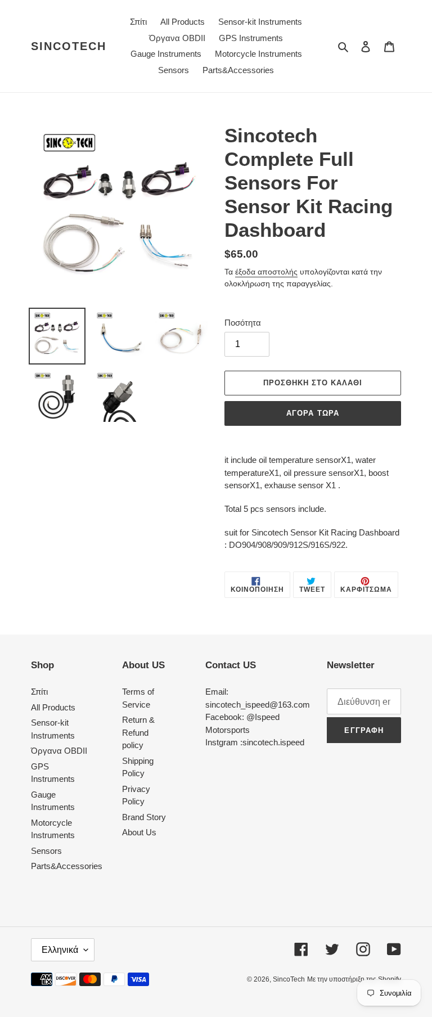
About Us (139, 832)
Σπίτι (39, 691)
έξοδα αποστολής (266, 271)
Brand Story (144, 817)
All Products (53, 707)
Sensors (46, 851)
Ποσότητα (242, 322)
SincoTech (68, 46)
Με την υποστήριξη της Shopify (354, 979)
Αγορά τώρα (312, 413)
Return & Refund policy (138, 732)
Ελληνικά (60, 950)
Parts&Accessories (66, 866)
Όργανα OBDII (59, 750)
